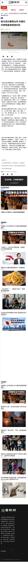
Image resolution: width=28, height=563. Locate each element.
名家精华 (21, 10)
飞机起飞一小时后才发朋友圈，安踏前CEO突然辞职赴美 (13, 248)
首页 (2, 13)
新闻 (6, 13)
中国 (2, 18)
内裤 (6, 171)
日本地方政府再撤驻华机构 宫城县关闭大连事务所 (13, 313)
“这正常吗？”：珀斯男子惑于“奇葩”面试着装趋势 (13, 290)
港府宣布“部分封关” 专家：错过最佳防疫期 (13, 431)
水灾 (11, 171)
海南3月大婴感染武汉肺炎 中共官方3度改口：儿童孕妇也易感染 (14, 455)
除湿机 (15, 171)
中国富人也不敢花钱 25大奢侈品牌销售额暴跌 (13, 212)
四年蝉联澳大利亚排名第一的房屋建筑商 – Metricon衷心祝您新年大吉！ (14, 478)
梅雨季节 (8, 171)
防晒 (13, 171)
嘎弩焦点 (13, 10)
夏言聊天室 (5, 10)
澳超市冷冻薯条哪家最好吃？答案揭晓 (13, 268)
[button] (3, 56)
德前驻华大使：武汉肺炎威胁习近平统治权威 (13, 407)
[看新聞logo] (14, 3)
